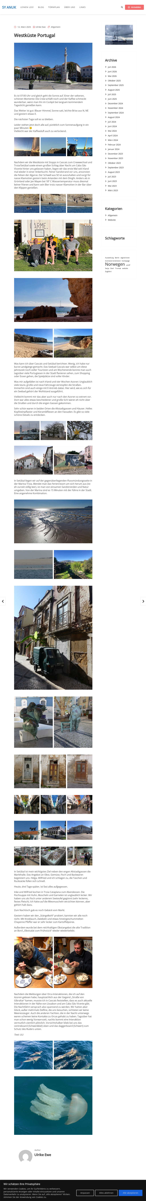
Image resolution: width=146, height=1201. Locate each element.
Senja (107, 268)
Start (112, 268)
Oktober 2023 (114, 163)
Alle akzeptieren (130, 1192)
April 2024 (113, 135)
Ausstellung (109, 258)
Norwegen (115, 264)
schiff (128, 265)
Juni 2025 (112, 99)
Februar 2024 (114, 144)
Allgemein (55, 27)
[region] (73, 1190)
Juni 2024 (112, 126)
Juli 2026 (112, 67)
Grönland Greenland (112, 261)
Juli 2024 (112, 121)
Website (112, 220)
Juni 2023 (112, 181)
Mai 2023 (112, 185)
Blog (41, 7)
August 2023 (114, 172)
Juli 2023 (112, 176)
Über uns (69, 7)
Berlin (117, 258)
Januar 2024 (113, 149)
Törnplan (54, 7)
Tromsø (118, 268)
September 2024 (116, 112)
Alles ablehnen (106, 1192)
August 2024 (114, 117)
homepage (126, 261)
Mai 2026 (112, 76)
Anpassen (85, 1192)
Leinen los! (27, 7)
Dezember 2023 (115, 153)
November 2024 (115, 108)
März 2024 (113, 140)
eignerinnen (125, 258)
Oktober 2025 (114, 80)
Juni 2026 (112, 71)
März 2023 (113, 190)
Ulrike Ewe (41, 27)
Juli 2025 (112, 94)
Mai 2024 (112, 131)
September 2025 (116, 85)
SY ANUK (9, 7)
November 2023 (115, 158)
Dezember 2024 (115, 103)
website (125, 268)
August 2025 (114, 89)
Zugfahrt (108, 271)
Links (82, 7)
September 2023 (116, 167)
